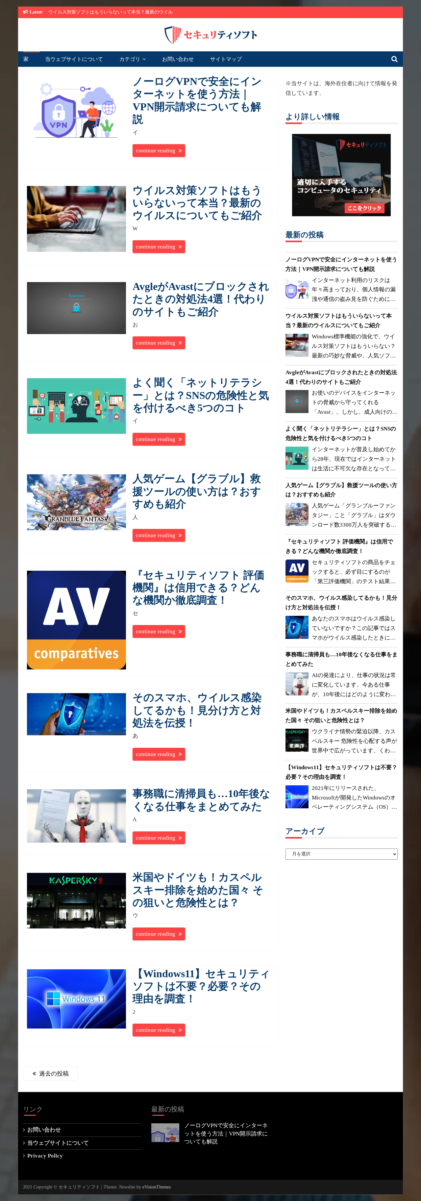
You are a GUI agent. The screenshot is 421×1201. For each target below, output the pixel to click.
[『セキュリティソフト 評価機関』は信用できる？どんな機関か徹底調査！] (297, 573)
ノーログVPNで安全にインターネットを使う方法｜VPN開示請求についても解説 (341, 264)
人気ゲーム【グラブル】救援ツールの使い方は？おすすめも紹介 (197, 491)
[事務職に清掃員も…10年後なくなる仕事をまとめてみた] (297, 685)
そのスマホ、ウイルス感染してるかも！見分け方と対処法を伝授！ (197, 710)
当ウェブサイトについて (74, 59)
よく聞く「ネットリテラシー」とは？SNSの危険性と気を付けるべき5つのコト (201, 395)
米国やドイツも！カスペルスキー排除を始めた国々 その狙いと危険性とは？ (198, 889)
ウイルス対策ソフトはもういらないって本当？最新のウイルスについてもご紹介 (197, 203)
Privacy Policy (45, 1156)
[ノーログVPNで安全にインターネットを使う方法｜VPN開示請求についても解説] (297, 290)
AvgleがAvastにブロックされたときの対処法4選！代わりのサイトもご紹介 (201, 299)
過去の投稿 (54, 1073)
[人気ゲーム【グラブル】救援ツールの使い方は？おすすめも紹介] (297, 516)
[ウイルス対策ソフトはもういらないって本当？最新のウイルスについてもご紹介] (297, 347)
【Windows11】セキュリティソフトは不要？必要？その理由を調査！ (201, 986)
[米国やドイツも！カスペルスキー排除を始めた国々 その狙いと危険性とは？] (297, 742)
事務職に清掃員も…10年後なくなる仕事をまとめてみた (341, 659)
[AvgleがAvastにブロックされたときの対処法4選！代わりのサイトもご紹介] (297, 403)
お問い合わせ (178, 59)
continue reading (155, 150)
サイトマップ (226, 59)
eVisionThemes (156, 1187)
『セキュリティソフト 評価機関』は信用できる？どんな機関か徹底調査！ (198, 587)
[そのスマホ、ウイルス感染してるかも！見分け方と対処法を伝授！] (297, 629)
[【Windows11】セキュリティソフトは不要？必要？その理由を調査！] (297, 798)
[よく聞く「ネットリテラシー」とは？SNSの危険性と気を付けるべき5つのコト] (297, 460)
